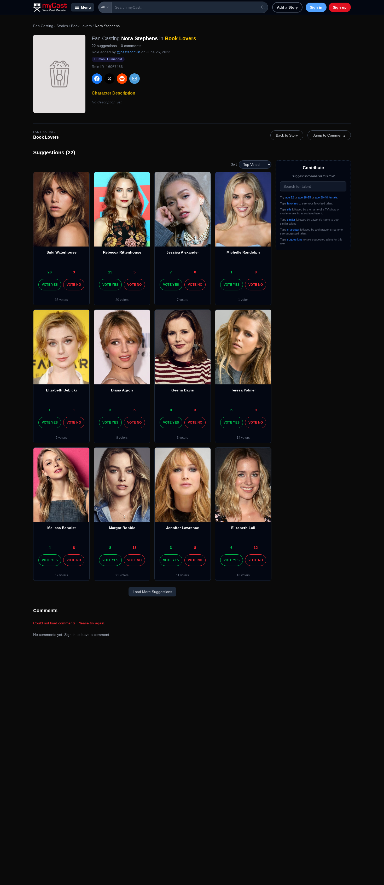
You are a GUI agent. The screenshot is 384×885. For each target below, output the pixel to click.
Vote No (74, 284)
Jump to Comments (329, 135)
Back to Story (287, 135)
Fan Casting (43, 26)
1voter (243, 300)
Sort (234, 164)
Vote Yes (50, 284)
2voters (61, 437)
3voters (182, 437)
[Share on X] (109, 78)
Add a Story (287, 7)
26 (50, 272)
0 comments (131, 46)
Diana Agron (122, 390)
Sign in (316, 7)
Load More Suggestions (152, 592)
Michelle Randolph (243, 252)
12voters (61, 575)
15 (110, 272)
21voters (122, 575)
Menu (86, 7)
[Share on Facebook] (97, 78)
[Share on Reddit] (122, 78)
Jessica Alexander (182, 252)
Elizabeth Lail (243, 528)
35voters (61, 300)
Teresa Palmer (243, 390)
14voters (243, 437)
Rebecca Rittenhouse (122, 252)
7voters (182, 300)
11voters (182, 575)
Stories (62, 26)
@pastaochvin (128, 52)
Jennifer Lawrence (182, 528)
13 (134, 548)
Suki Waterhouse (61, 252)
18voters (243, 575)
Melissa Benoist (61, 528)
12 (256, 548)
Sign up (340, 7)
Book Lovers (81, 26)
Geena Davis (182, 390)
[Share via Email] (134, 78)
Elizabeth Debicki (61, 390)
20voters (122, 300)
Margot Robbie (122, 528)
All (103, 7)
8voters (121, 437)
